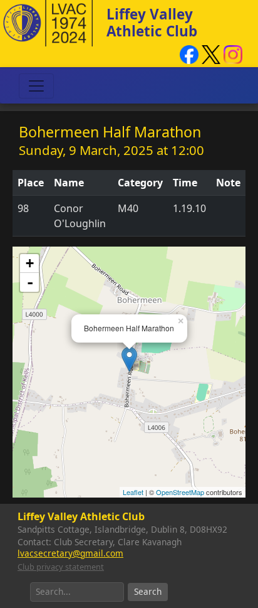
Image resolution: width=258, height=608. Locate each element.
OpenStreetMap (180, 492)
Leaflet (133, 492)
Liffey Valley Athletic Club (151, 22)
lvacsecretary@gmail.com (70, 553)
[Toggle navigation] (36, 86)
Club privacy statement (61, 566)
